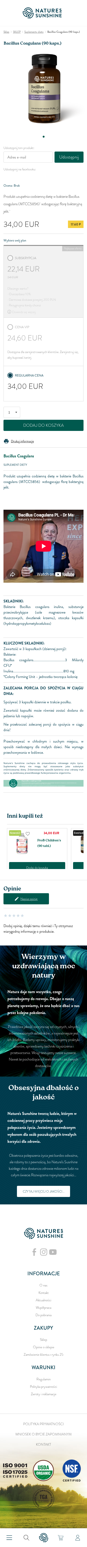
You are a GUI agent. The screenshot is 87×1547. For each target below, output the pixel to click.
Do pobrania (43, 1315)
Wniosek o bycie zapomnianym (43, 1434)
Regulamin (43, 1379)
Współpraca (43, 1307)
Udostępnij (69, 157)
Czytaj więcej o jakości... (43, 1191)
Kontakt (44, 1292)
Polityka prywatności (43, 1386)
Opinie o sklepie (43, 1347)
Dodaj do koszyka (43, 425)
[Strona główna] (43, 13)
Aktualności (43, 1300)
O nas (43, 1285)
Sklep (43, 1339)
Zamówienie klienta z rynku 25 (43, 1354)
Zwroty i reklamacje (43, 1394)
